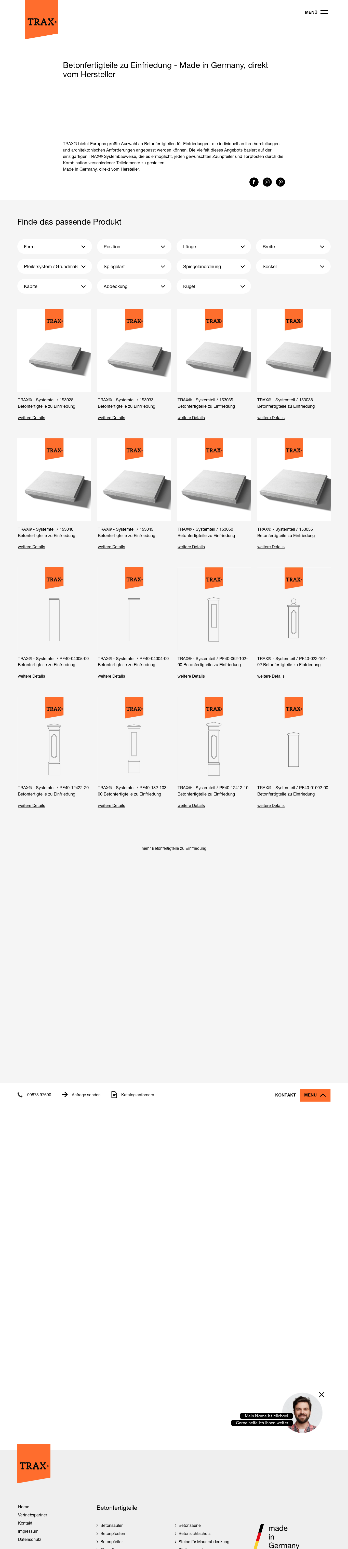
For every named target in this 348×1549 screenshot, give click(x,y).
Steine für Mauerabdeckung (204, 1541)
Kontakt (285, 1095)
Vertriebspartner (32, 1514)
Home (23, 1506)
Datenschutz (29, 1539)
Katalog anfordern (137, 1094)
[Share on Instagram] (268, 185)
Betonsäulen (112, 1525)
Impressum (28, 1531)
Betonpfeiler (111, 1541)
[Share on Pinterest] (280, 185)
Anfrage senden (86, 1094)
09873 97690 (39, 1094)
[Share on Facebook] (254, 185)
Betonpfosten (112, 1533)
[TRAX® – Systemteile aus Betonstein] (41, 38)
